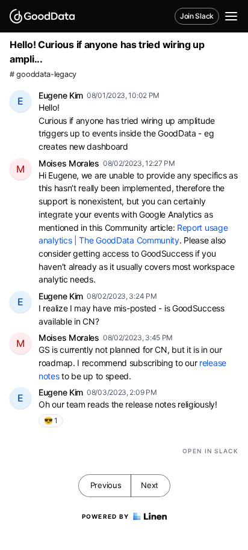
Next (149, 485)
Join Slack (197, 15)
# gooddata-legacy (43, 74)
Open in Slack (210, 450)
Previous (106, 485)
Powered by (105, 516)
